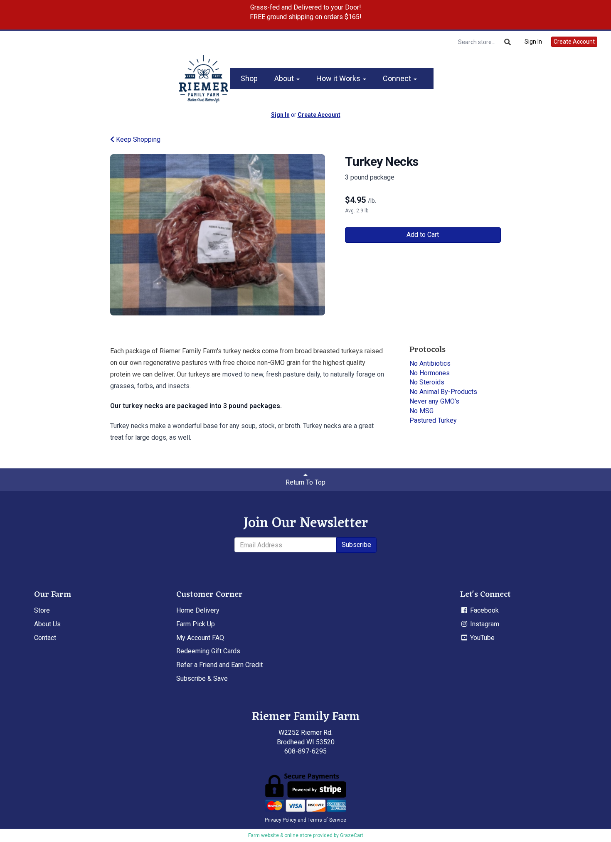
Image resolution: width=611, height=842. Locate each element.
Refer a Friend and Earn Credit (219, 665)
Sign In (533, 41)
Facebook (483, 610)
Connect (398, 78)
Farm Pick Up (195, 624)
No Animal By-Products (443, 392)
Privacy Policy (280, 820)
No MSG (421, 411)
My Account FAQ (200, 638)
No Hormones (429, 373)
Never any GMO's (434, 401)
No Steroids (426, 382)
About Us (47, 624)
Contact (45, 638)
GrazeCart (351, 835)
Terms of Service (327, 820)
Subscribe (356, 545)
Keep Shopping (137, 139)
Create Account (574, 41)
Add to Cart (423, 235)
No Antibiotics (430, 363)
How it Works (339, 78)
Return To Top (305, 482)
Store (42, 610)
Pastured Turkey (433, 420)
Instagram (483, 624)
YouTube (481, 638)
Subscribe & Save (202, 678)
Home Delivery (197, 610)
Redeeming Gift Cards (208, 651)
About (285, 78)
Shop (249, 78)
